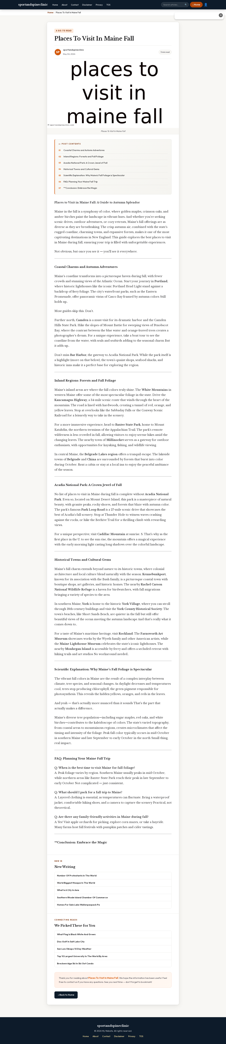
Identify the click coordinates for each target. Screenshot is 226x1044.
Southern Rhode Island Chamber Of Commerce (82, 897)
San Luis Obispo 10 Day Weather (74, 948)
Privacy (99, 5)
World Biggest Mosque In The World (76, 882)
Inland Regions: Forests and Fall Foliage (83, 156)
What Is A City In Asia (68, 890)
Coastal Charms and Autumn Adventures (84, 150)
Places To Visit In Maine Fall (103, 977)
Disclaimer (87, 5)
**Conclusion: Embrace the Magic (80, 188)
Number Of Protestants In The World (77, 875)
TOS (108, 5)
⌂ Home (196, 4)
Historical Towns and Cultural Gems (81, 169)
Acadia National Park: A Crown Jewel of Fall (85, 162)
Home (55, 5)
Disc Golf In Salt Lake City (71, 941)
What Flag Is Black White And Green (76, 934)
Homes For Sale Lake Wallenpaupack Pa (78, 904)
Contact (75, 5)
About (64, 5)
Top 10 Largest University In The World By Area (82, 956)
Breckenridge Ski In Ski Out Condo (75, 963)
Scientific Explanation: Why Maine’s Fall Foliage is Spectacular (94, 175)
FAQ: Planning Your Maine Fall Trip (80, 181)
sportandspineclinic (33, 4)
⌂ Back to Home (66, 994)
